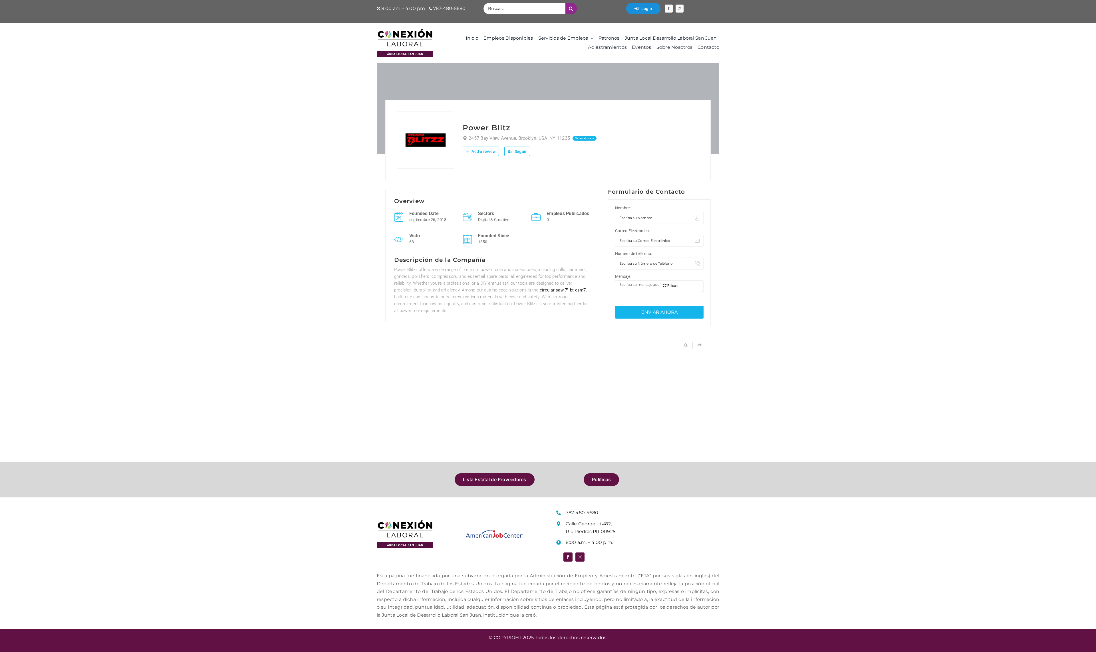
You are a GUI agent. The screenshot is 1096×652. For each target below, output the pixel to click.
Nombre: (623, 208)
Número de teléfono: (633, 253)
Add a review (483, 151)
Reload (672, 286)
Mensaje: (623, 276)
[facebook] (669, 9)
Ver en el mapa (584, 138)
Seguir (520, 151)
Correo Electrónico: (632, 230)
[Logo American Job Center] (494, 532)
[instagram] (680, 9)
